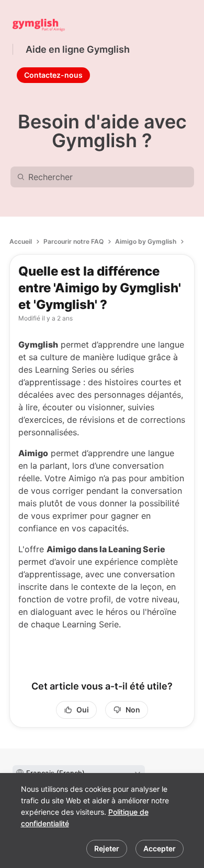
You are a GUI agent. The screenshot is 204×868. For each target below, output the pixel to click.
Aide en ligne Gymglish (78, 49)
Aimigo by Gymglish (145, 241)
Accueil (20, 241)
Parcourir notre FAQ (73, 241)
